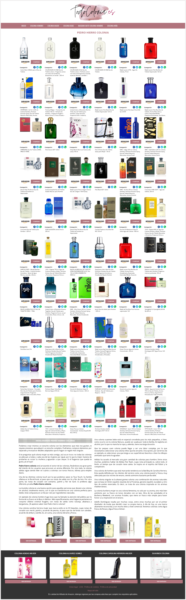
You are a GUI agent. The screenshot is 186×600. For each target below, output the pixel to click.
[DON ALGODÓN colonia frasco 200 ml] (56, 208)
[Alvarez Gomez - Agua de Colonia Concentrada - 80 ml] (155, 527)
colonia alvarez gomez (70, 553)
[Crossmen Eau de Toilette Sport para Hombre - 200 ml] (105, 527)
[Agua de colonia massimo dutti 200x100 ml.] (80, 527)
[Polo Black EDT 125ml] (105, 168)
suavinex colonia (160, 553)
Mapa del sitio (93, 591)
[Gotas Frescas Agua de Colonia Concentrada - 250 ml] (130, 327)
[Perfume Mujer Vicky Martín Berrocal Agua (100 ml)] (56, 367)
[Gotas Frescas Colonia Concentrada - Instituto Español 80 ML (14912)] (80, 407)
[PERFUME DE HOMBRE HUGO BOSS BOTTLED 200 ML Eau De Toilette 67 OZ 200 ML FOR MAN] (56, 527)
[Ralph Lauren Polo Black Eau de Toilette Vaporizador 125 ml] (105, 88)
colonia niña (112, 25)
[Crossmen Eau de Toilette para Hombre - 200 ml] (31, 208)
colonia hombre (36, 25)
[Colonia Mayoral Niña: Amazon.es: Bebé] (31, 527)
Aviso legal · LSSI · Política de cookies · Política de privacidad (93, 587)
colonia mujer (53, 25)
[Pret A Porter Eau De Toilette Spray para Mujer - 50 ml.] (105, 128)
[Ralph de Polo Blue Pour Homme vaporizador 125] (130, 287)
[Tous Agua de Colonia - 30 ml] (130, 527)
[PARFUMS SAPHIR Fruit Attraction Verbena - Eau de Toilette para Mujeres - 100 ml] (105, 367)
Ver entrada (31, 541)
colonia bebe (68, 25)
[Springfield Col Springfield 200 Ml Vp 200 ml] (155, 287)
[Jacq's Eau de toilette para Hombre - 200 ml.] (105, 287)
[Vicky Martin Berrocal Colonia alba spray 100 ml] (80, 128)
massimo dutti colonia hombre (90, 25)
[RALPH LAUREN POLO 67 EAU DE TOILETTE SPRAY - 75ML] (31, 287)
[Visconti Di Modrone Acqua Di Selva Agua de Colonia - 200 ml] (80, 367)
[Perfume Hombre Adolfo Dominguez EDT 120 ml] (105, 407)
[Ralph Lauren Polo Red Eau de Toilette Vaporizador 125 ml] (155, 48)
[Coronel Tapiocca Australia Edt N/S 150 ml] (105, 208)
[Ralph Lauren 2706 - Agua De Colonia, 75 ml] (130, 48)
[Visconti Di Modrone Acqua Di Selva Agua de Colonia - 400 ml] (130, 208)
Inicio (23, 25)
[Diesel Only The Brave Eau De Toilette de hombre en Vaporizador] (31, 168)
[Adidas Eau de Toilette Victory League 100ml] (31, 407)
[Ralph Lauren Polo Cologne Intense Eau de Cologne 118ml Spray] (80, 168)
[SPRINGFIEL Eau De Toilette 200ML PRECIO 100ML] (31, 128)
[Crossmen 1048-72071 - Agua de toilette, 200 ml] (155, 168)
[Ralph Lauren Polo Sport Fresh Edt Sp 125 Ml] (130, 88)
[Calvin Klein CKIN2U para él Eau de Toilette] (31, 48)
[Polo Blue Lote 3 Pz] (31, 327)
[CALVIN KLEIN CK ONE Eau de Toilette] (105, 48)
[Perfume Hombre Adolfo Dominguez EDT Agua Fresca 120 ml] (155, 327)
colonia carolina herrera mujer (115, 553)
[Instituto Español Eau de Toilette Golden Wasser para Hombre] (56, 168)
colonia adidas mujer (25, 553)
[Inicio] (93, 21)
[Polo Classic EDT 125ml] (56, 128)
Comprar (36, 62)
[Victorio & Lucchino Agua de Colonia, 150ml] (130, 367)
